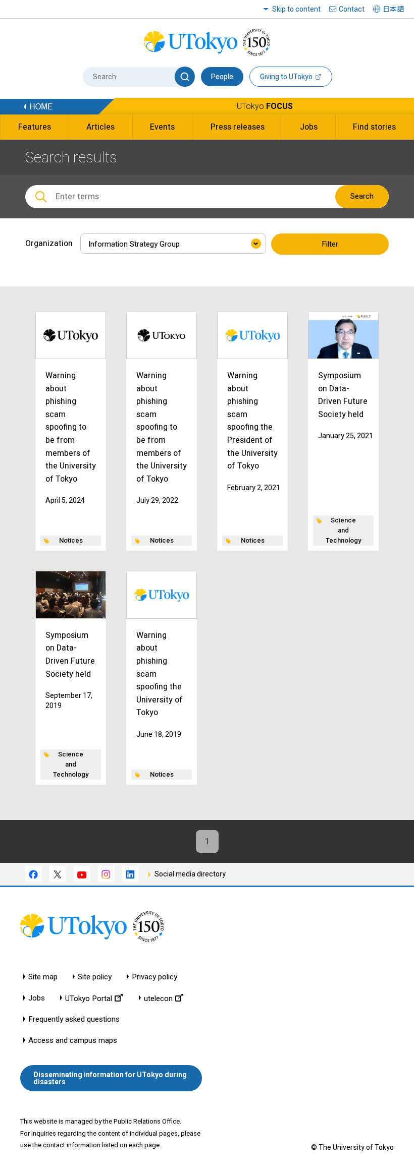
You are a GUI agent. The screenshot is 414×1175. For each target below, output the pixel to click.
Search (362, 196)
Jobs (36, 998)
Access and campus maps (72, 1040)
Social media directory (190, 874)
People (222, 77)
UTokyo (265, 106)
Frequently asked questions (74, 1019)
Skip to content (296, 9)
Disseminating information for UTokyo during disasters (110, 1078)
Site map (43, 977)
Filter (330, 244)
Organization (49, 243)
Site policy (95, 977)
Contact (352, 9)
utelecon (158, 998)
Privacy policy (154, 977)
